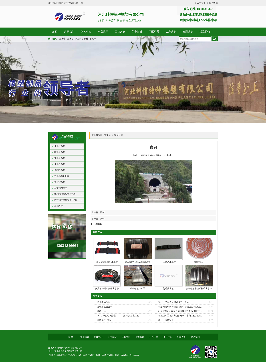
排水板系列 (59, 158)
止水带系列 (59, 146)
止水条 (70, 39)
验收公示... (102, 311)
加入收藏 (213, 3)
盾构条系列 (59, 170)
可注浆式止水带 (168, 262)
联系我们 (205, 31)
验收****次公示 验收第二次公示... (174, 302)
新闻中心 (86, 31)
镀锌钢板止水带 (137, 288)
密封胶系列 (59, 182)
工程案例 (120, 31)
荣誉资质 (137, 31)
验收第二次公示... (105, 320)
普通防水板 (168, 288)
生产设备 (171, 31)
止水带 (62, 39)
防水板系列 (59, 152)
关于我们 (69, 31)
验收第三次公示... (105, 307)
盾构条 (93, 39)
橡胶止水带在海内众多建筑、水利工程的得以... (180, 315)
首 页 (55, 31)
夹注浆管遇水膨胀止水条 (107, 288)
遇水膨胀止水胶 (61, 176)
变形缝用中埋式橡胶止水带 (199, 288)
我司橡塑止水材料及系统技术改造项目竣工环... (180, 311)
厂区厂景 (154, 31)
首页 (106, 135)
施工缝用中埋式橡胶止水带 (138, 262)
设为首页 (201, 3)
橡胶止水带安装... (166, 320)
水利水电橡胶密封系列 (65, 194)
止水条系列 (59, 164)
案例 (102, 212)
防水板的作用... (104, 302)
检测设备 (188, 31)
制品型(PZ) (199, 262)
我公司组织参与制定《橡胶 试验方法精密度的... (181, 307)
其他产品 (58, 206)
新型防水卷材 (81, 39)
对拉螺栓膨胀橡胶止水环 (66, 200)
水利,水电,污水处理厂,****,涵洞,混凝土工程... (119, 315)
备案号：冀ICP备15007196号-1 (63, 355)
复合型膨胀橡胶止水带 (107, 262)
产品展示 (103, 31)
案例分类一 (119, 135)
